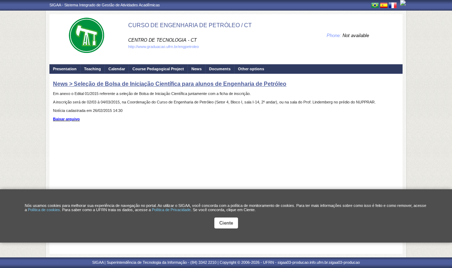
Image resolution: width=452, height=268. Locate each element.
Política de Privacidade (171, 210)
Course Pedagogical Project (158, 69)
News (196, 69)
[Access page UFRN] (403, 3)
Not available (356, 35)
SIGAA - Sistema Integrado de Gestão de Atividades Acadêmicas (104, 5)
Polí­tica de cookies (44, 210)
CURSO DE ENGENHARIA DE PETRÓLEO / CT (190, 25)
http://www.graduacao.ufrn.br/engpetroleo (163, 46)
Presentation (65, 69)
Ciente (226, 223)
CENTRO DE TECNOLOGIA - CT (162, 40)
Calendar (116, 69)
